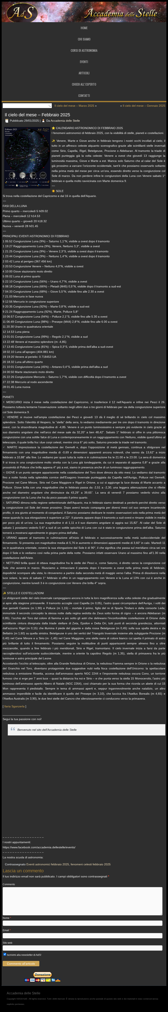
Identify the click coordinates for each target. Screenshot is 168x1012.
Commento (9, 884)
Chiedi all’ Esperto (84, 84)
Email (7, 930)
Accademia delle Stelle (65, 120)
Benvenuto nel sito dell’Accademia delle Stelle (47, 729)
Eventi (84, 61)
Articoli (84, 73)
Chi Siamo (84, 39)
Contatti (84, 95)
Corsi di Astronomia (84, 50)
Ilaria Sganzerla (14, 706)
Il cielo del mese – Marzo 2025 (74, 105)
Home (84, 27)
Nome (7, 918)
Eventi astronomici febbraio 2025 (47, 864)
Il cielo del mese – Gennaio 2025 (144, 105)
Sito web (7, 942)
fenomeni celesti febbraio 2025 (91, 864)
